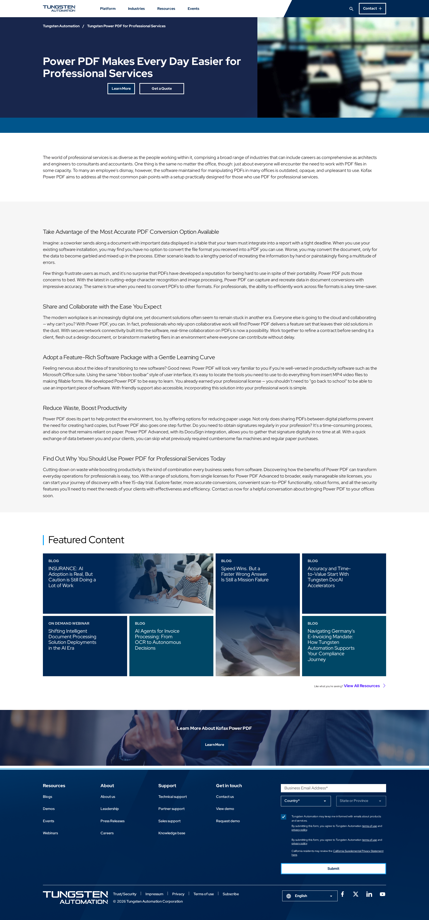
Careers (107, 833)
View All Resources (362, 685)
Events (193, 8)
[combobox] (310, 896)
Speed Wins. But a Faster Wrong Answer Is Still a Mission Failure (245, 574)
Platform (108, 8)
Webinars (50, 833)
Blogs (47, 796)
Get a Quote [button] (162, 88)
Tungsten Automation (61, 26)
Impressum (154, 894)
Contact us (225, 796)
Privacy (178, 894)
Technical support (172, 796)
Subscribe (231, 894)
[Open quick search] (351, 8)
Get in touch (229, 786)
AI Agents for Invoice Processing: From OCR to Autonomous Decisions (158, 639)
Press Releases (112, 821)
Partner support (171, 808)
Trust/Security (125, 894)
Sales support (169, 821)
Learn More (214, 744)
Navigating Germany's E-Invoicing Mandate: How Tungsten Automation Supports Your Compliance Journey (331, 645)
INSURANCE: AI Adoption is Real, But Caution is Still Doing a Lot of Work (72, 577)
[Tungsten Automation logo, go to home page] (75, 897)
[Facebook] (342, 894)
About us (108, 796)
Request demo (228, 821)
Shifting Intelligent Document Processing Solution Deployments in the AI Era (72, 639)
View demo (225, 808)
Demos (49, 808)
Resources (166, 8)
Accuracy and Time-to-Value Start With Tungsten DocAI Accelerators (329, 577)
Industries (136, 8)
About (107, 786)
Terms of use (203, 894)
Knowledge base (171, 833)
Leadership (110, 808)
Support (167, 786)
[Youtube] (382, 894)
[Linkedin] (369, 894)
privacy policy (299, 830)
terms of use (369, 826)
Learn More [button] (121, 88)
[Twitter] (355, 894)
